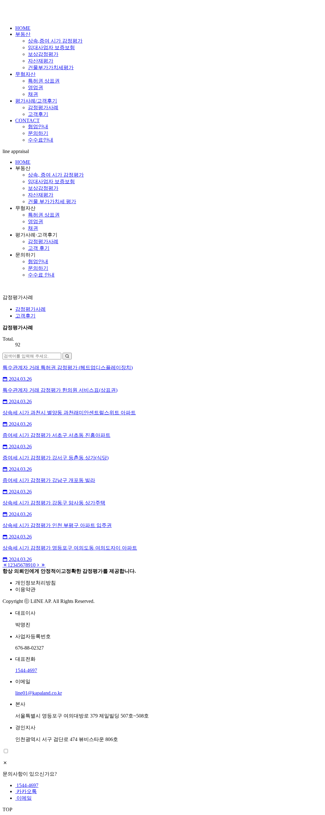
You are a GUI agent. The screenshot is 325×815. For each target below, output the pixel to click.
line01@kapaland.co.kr (38, 693)
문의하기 (38, 133)
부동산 (22, 34)
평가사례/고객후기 (36, 101)
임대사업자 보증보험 (51, 47)
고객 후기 (39, 248)
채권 (33, 94)
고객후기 (38, 114)
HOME (22, 28)
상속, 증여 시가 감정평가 (56, 174)
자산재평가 (40, 60)
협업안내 (38, 126)
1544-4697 (26, 670)
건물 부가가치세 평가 (52, 201)
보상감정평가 (43, 54)
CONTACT (27, 120)
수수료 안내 (41, 274)
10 (33, 565)
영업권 (35, 87)
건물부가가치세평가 (51, 67)
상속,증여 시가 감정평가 (55, 40)
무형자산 (25, 74)
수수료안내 (40, 140)
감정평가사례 (43, 107)
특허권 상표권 (44, 81)
